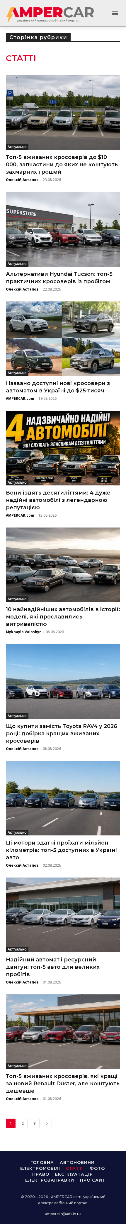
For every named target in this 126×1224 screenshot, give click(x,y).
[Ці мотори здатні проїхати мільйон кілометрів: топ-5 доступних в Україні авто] (63, 798)
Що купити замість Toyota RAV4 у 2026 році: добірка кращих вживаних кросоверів (61, 733)
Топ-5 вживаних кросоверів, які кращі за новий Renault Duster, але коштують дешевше (63, 1083)
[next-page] (47, 1123)
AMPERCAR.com (20, 398)
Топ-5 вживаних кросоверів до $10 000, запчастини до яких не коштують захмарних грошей (62, 164)
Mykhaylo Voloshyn (24, 631)
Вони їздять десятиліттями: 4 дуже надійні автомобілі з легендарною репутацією (58, 500)
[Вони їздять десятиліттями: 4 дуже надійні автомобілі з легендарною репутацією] (63, 448)
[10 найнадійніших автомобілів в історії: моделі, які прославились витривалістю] (63, 565)
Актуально (17, 146)
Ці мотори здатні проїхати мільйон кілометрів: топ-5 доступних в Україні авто (61, 850)
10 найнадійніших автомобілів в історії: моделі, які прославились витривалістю (63, 616)
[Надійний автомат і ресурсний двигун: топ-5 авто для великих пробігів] (63, 915)
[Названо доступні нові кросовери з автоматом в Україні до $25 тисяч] (63, 338)
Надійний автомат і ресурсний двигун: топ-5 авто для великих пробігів (53, 967)
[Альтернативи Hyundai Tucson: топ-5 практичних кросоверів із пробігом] (63, 229)
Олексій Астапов (22, 179)
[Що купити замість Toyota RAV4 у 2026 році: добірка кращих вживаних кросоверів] (63, 681)
